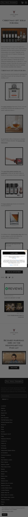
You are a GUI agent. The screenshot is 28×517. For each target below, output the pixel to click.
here (17, 260)
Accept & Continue (14, 253)
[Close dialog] (25, 251)
